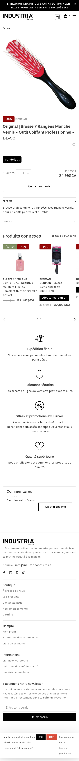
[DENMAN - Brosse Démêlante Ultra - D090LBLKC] (57, 259)
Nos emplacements (15, 608)
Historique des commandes (20, 637)
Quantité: (9, 173)
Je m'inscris (40, 717)
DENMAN (21, 119)
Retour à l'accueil (64, 236)
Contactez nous (12, 602)
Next (75, 319)
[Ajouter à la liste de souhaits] (73, 145)
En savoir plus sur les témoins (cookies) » (66, 745)
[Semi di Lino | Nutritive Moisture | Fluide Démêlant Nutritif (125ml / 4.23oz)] (20, 259)
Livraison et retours (15, 660)
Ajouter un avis (55, 506)
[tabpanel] (19, 275)
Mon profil (9, 631)
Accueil (7, 28)
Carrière (8, 614)
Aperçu (7, 201)
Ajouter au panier (39, 186)
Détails (7, 221)
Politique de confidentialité (20, 666)
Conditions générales (16, 672)
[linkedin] (17, 573)
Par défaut (12, 159)
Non (52, 737)
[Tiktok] (23, 573)
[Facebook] (4, 573)
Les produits (11, 596)
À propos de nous (14, 590)
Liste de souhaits (14, 643)
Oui (41, 737)
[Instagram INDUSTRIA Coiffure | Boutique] (10, 573)
